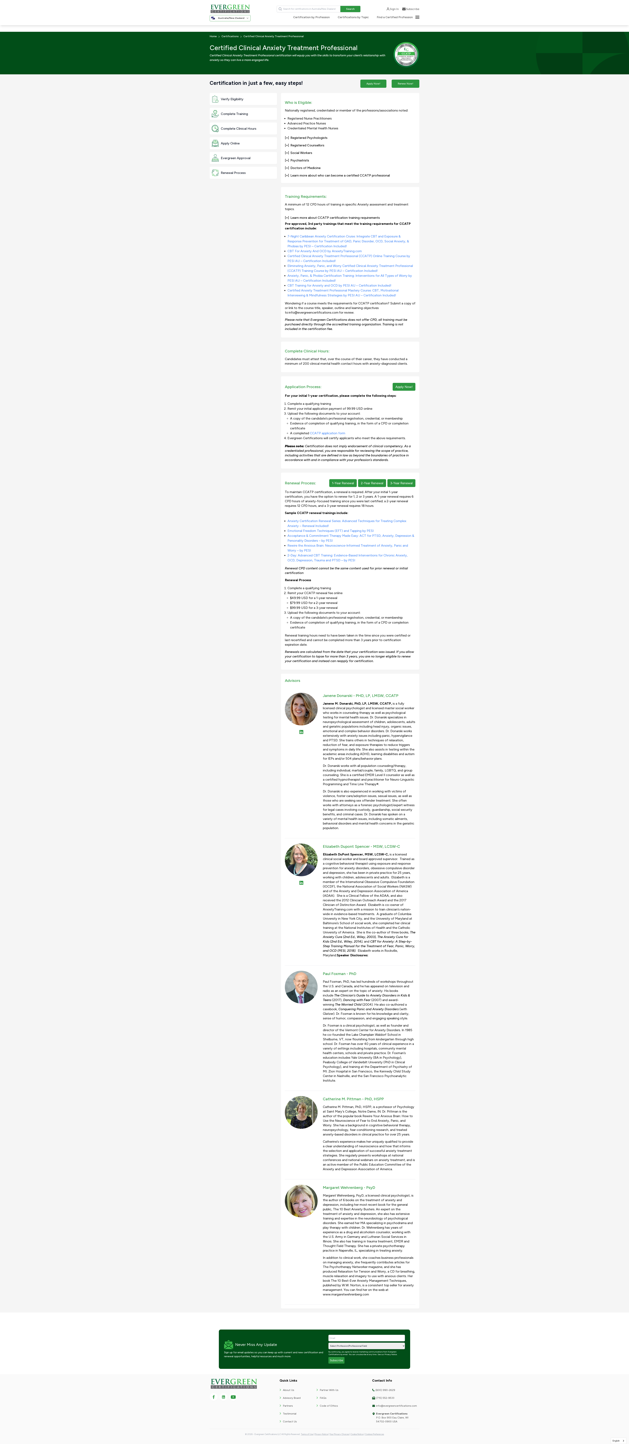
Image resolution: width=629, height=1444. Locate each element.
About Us (288, 1390)
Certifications (230, 36)
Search (350, 8)
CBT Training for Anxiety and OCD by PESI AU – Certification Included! (339, 285)
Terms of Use (307, 1434)
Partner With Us (329, 1390)
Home (213, 36)
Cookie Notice (357, 1434)
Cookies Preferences (374, 1434)
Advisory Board (292, 1397)
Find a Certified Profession (395, 17)
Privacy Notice (391, 1354)
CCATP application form (327, 433)
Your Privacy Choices (339, 1434)
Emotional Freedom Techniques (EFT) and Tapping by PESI (330, 531)
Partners (288, 1405)
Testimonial (289, 1413)
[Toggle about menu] (417, 17)
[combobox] (618, 1441)
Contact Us (290, 1421)
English (616, 1441)
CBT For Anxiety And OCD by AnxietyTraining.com (324, 251)
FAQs (323, 1397)
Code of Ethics (329, 1405)
